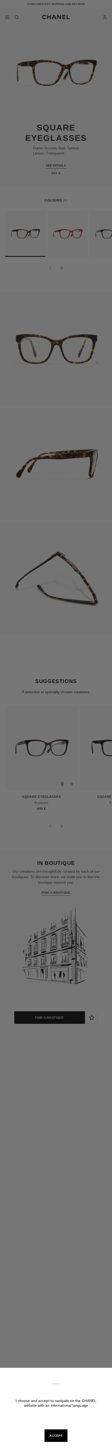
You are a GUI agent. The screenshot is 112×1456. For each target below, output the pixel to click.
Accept (55, 1435)
